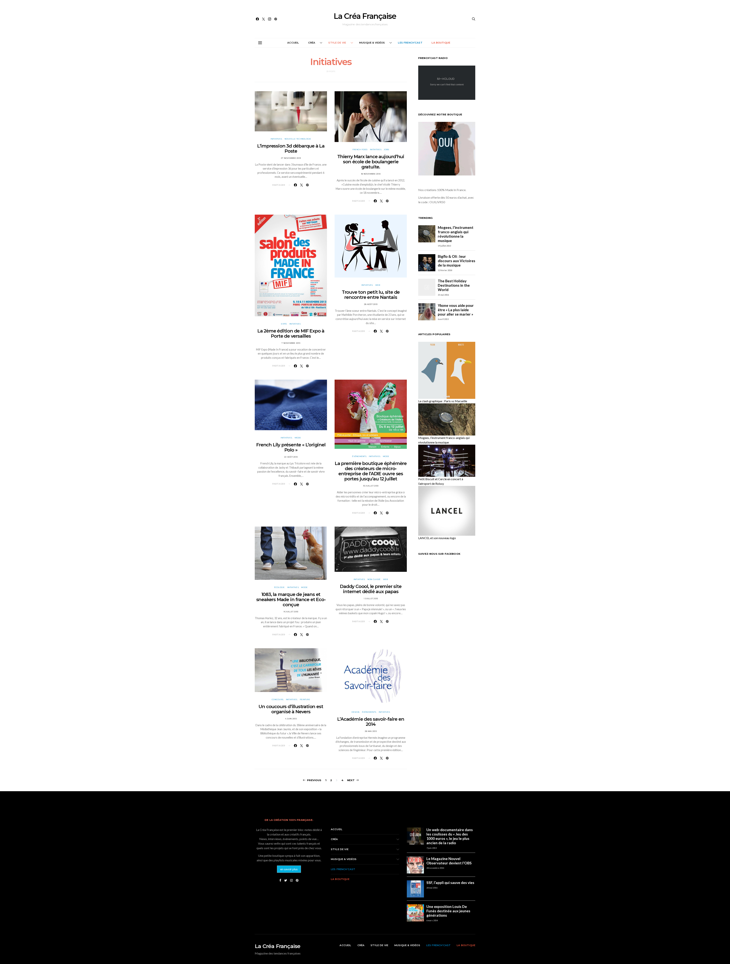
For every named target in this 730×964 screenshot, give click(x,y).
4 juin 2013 (291, 718)
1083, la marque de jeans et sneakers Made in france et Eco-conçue (291, 599)
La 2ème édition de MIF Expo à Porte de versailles (290, 333)
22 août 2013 (291, 457)
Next (351, 780)
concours (277, 699)
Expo (284, 324)
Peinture (305, 699)
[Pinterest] (275, 19)
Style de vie (337, 42)
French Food (359, 149)
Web (377, 285)
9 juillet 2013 (291, 611)
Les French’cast (410, 42)
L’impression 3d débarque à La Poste (291, 148)
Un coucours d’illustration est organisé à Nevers (291, 709)
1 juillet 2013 (371, 598)
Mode (298, 437)
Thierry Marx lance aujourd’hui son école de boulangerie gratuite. (370, 162)
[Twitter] (263, 19)
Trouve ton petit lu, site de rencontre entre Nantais (371, 294)
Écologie (279, 587)
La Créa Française (365, 16)
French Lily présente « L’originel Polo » (290, 447)
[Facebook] (257, 19)
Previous (314, 780)
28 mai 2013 (371, 731)
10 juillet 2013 (370, 486)
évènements (359, 456)
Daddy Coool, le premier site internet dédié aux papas (370, 589)
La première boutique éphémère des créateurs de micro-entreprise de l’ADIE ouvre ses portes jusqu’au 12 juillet (371, 471)
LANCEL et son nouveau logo (437, 538)
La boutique (441, 42)
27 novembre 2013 (291, 158)
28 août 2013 (370, 304)
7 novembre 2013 (291, 343)
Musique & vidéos (372, 42)
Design (355, 712)
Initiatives (276, 139)
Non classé (374, 579)
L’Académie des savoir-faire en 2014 (370, 721)
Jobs (386, 149)
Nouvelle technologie (298, 139)
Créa (311, 42)
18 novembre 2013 (370, 174)
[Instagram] (269, 19)
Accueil (293, 42)
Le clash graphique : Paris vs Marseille (442, 401)
